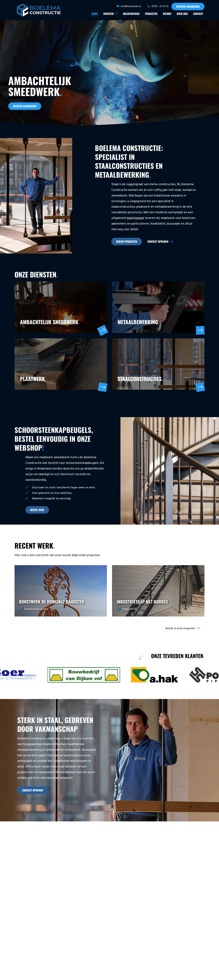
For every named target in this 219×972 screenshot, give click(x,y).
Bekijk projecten (126, 241)
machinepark (135, 218)
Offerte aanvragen (188, 6)
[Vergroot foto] (57, 675)
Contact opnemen (157, 241)
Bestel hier (37, 510)
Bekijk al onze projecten (180, 628)
